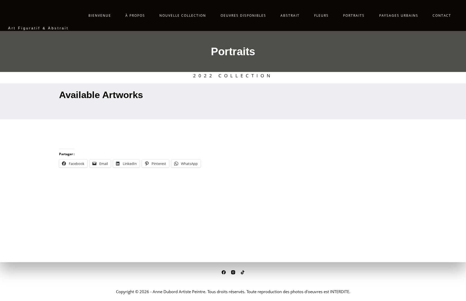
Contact (442, 15)
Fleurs (321, 15)
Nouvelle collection (182, 15)
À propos (135, 15)
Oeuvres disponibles (243, 15)
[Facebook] (224, 272)
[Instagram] (233, 272)
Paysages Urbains (398, 15)
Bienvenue (99, 15)
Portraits (354, 15)
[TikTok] (243, 272)
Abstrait (290, 15)
